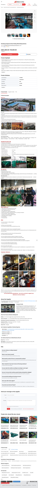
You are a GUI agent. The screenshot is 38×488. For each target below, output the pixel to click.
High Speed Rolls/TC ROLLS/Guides (32, 455)
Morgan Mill (12, 330)
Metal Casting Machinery (5, 465)
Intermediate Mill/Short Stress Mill (5, 453)
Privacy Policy (34, 485)
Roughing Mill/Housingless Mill (32, 451)
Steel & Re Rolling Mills (22, 440)
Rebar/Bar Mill (21, 451)
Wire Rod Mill (15, 329)
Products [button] (10, 4)
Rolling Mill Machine (19, 474)
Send (8, 408)
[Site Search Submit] (24, 4)
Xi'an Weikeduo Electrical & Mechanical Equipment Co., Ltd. (12, 45)
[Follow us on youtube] (34, 481)
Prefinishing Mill (12, 453)
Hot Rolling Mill (10, 329)
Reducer (8, 330)
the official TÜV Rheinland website (29, 300)
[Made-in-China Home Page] (19, 2)
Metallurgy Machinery (20, 7)
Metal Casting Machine (5, 467)
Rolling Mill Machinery (27, 474)
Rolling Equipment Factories (16, 472)
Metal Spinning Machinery (27, 465)
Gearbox (29, 329)
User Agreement (24, 485)
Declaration (29, 485)
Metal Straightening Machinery (16, 465)
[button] (1, 1)
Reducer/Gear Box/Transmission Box (23, 455)
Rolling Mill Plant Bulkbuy (14, 477)
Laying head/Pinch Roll (4, 455)
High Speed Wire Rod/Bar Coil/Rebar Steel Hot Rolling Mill (23, 426)
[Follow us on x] (32, 481)
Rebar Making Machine (13, 440)
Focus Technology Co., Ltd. (12, 485)
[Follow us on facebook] (30, 481)
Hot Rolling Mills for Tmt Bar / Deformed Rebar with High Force (33, 426)
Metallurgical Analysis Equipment (16, 467)
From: (5, 395)
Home (2, 7)
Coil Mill (25, 329)
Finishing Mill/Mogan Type (23, 453)
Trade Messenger (17, 481)
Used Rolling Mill (4, 474)
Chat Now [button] (29, 54)
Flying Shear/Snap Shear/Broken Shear (14, 455)
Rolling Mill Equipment (5, 477)
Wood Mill (31, 472)
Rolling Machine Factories (6, 472)
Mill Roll (32, 329)
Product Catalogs (15, 449)
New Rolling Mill (11, 474)
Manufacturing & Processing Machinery (10, 7)
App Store (3, 481)
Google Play (9, 481)
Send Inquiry (10, 54)
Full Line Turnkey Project (4, 451)
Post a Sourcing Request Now (28, 408)
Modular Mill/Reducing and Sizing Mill (32, 453)
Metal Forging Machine (26, 467)
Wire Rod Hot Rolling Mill (13, 451)
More (2, 479)
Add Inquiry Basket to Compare (19, 38)
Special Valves (4, 330)
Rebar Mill (22, 329)
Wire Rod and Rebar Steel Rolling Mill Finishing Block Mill (5, 426)
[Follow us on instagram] (33, 481)
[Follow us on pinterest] (36, 481)
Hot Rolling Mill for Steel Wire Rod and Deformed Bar (4, 441)
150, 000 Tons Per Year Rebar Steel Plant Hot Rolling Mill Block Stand (32, 441)
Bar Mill (19, 329)
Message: (5, 400)
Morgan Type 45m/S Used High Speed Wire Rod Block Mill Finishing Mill (14, 426)
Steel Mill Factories (25, 472)
